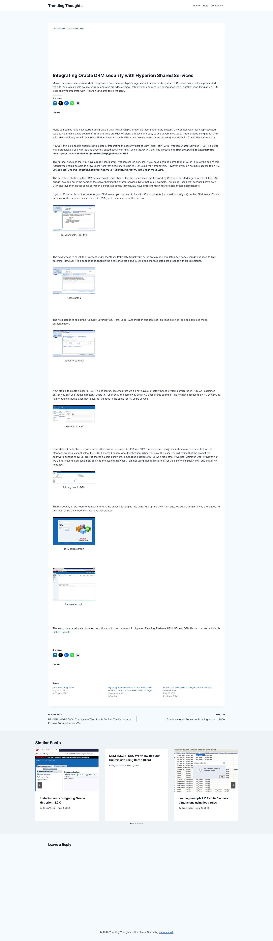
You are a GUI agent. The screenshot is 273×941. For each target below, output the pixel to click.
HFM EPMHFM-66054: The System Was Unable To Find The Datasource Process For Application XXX (89, 719)
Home (196, 5)
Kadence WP (166, 932)
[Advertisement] (136, 51)
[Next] (233, 785)
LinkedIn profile (61, 632)
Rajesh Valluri (49, 808)
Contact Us (217, 5)
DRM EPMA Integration (63, 687)
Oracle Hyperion (75, 29)
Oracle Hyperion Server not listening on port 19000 (196, 717)
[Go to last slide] (40, 785)
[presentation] (67, 770)
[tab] (131, 823)
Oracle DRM (59, 29)
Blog (205, 5)
